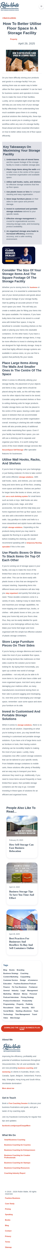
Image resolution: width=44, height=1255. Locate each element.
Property (13, 39)
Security (25, 1008)
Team (36, 1011)
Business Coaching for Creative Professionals (17, 1156)
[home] (9, 6)
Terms (7, 1242)
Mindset (16, 994)
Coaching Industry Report (14, 1173)
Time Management (22, 1014)
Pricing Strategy (27, 997)
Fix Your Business (19, 987)
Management (32, 990)
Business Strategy (10, 973)
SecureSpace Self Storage (12, 450)
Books (12, 970)
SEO (32, 1008)
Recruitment (8, 1008)
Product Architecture (11, 1001)
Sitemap (8, 1247)
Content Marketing (10, 977)
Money (24, 994)
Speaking (9, 1214)
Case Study (9, 1204)
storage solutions (26, 477)
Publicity (29, 1004)
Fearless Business (12, 1198)
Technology (8, 1014)
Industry (15, 990)
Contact (8, 1231)
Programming (8, 1004)
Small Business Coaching (14, 1140)
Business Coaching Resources (17, 1168)
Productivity (27, 1001)
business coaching (25, 1068)
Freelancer (33, 987)
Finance (6, 987)
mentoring (6, 1072)
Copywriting (25, 977)
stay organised (12, 593)
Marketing (7, 994)
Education (7, 984)
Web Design (15, 1018)
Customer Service (10, 980)
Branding (20, 970)
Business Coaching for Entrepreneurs (19, 1150)
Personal (33, 994)
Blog (5, 970)
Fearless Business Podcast (25, 984)
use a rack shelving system (17, 496)
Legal (23, 990)
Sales (17, 1008)
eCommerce (33, 980)
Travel (34, 1014)
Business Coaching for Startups (17, 1163)
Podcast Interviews (11, 997)
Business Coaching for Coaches (17, 1145)
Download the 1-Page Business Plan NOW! (22, 1028)
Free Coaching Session (18, 1103)
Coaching (24, 973)
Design (23, 980)
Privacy (8, 1236)
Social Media (8, 1011)
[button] (41, 6)
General (6, 990)
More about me (8, 1088)
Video (5, 1018)
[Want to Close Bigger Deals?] (18, 255)
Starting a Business (24, 1011)
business (33, 287)
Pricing (8, 1209)
